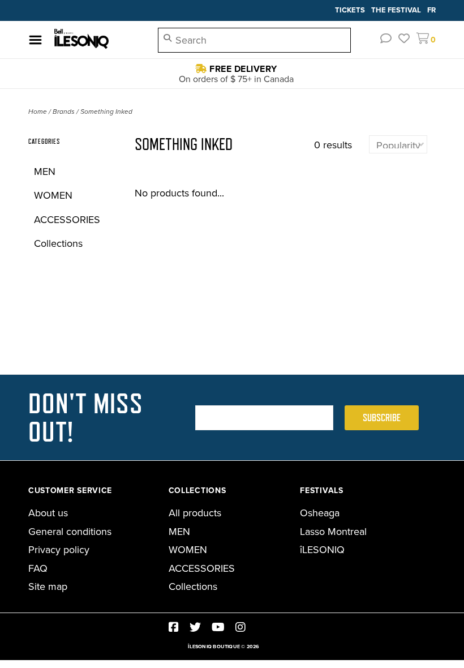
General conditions (69, 531)
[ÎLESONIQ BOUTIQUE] (97, 39)
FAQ (38, 568)
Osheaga (320, 513)
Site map (47, 586)
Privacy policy (58, 549)
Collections (58, 243)
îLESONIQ (322, 549)
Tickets (351, 10)
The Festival (397, 10)
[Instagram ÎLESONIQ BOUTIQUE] (240, 627)
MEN (44, 171)
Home (37, 111)
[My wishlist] (404, 39)
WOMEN (53, 195)
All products (195, 513)
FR (431, 10)
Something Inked (106, 111)
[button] (386, 39)
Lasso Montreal (333, 531)
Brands (64, 111)
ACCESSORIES (67, 219)
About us (48, 513)
